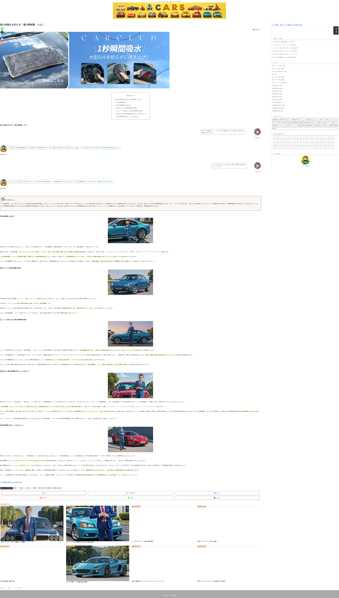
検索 (336, 30)
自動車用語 (58, 488)
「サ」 (17, 488)
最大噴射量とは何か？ (124, 105)
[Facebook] (2, 35)
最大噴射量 (43, 488)
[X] (2, 32)
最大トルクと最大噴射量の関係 (127, 108)
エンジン (24, 488)
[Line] (2, 28)
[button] (217, 498)
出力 (37, 488)
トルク (31, 488)
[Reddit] (2, 43)
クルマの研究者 (305, 166)
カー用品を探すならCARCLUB (11, 482)
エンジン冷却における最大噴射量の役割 (130, 111)
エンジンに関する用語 (7, 488)
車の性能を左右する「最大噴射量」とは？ (128, 99)
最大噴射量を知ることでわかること (128, 116)
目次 (128, 95)
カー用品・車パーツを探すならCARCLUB (287, 25)
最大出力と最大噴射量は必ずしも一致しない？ (132, 114)
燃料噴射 (51, 488)
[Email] (2, 39)
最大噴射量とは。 (122, 102)
